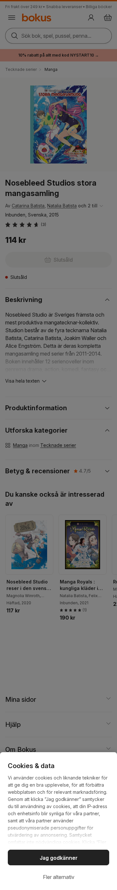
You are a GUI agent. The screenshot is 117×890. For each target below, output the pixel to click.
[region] (58, 821)
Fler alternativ (58, 877)
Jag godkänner (59, 858)
